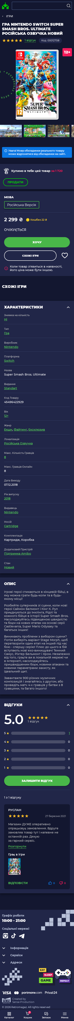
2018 (7, 498)
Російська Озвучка (18, 443)
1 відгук (30, 40)
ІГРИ (9, 16)
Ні (5, 319)
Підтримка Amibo (17, 553)
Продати (15, 182)
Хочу (37, 242)
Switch (9, 361)
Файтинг (20, 429)
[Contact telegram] (22, 937)
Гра (6, 333)
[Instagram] (6, 937)
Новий (9, 567)
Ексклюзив (36, 429)
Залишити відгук (37, 781)
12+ (6, 416)
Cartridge (11, 526)
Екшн (8, 429)
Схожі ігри (30, 255)
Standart (10, 388)
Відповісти (18, 883)
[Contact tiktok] (14, 937)
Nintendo (11, 347)
